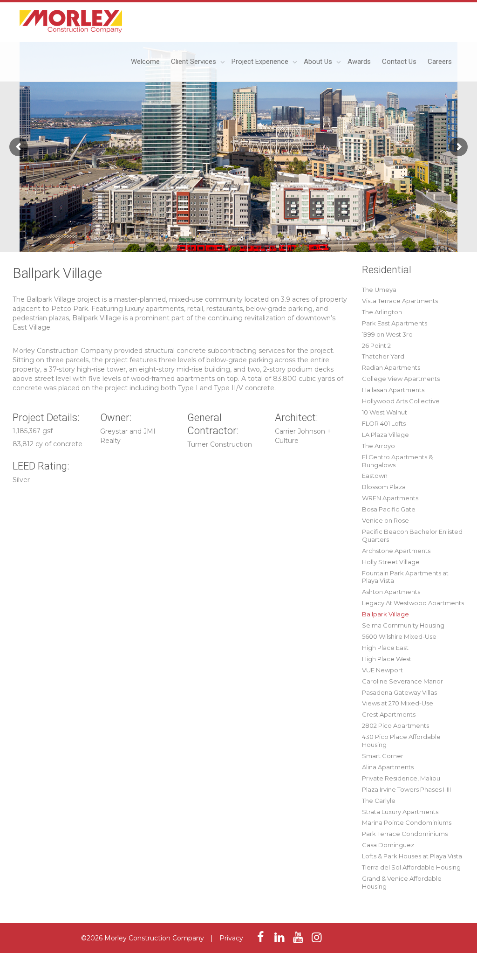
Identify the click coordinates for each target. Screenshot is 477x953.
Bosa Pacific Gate (389, 509)
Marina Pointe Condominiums (406, 822)
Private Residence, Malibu (401, 778)
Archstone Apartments (396, 550)
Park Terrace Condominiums (405, 833)
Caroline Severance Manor (402, 681)
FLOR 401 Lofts (384, 423)
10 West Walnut (384, 412)
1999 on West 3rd (387, 334)
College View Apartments (401, 378)
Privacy (231, 938)
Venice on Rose (385, 520)
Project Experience (261, 61)
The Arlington (382, 312)
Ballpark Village (385, 614)
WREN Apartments (390, 498)
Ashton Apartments (391, 591)
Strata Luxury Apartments (400, 811)
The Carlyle (378, 800)
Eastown (375, 475)
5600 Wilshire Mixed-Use (399, 636)
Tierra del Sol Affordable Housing (411, 867)
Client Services (194, 61)
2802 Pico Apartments (395, 725)
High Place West (386, 659)
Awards (359, 61)
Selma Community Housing (403, 625)
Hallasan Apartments (393, 390)
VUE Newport (382, 670)
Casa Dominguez (388, 845)
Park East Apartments (394, 323)
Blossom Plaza (384, 486)
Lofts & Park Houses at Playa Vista (412, 856)
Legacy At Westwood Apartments (413, 603)
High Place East (385, 647)
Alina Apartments (388, 767)
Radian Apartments (391, 367)
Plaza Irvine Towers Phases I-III (406, 789)
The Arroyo (378, 445)
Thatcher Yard (383, 356)
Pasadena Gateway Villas (399, 692)
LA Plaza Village (385, 434)
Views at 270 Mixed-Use (397, 703)
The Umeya (379, 289)
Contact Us (399, 61)
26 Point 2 (376, 345)
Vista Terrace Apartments (400, 300)
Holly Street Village (391, 562)
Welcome (145, 61)
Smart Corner (382, 756)
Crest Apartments (389, 714)
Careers (440, 61)
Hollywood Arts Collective (401, 401)
